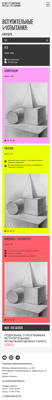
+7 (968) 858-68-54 (11, 396)
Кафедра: (7, 34)
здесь (9, 344)
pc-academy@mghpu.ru (13, 381)
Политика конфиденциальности (17, 363)
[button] (5, 140)
